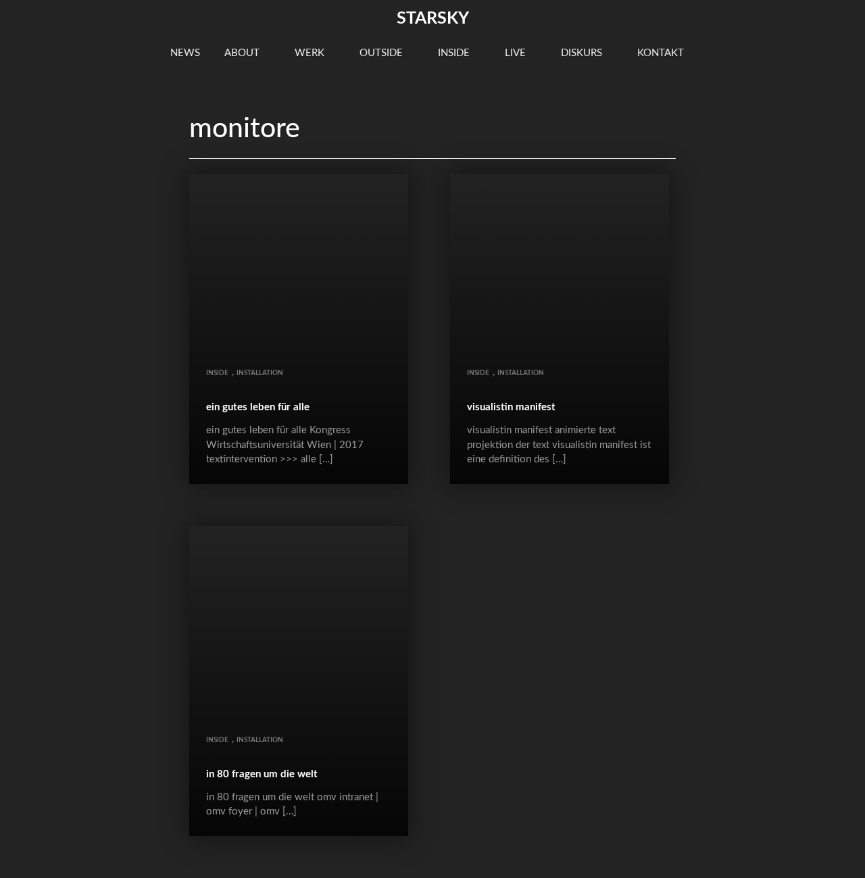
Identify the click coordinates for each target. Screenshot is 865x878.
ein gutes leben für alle (258, 407)
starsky (433, 18)
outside (382, 53)
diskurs (583, 53)
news (185, 53)
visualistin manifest (511, 407)
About (243, 53)
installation (260, 373)
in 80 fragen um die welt (262, 774)
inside (455, 53)
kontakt (662, 53)
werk (311, 53)
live (516, 53)
